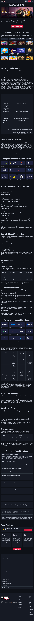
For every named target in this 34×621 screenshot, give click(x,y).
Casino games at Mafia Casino (7, 558)
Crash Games (20, 38)
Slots (29, 38)
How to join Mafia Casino (6, 560)
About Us (3, 562)
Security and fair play (5, 579)
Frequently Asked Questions (6, 583)
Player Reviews (4, 585)
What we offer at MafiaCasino (7, 564)
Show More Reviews (17, 549)
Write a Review (28, 529)
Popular (4, 38)
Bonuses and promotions (6, 573)
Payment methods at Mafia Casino (7, 575)
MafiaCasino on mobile (6, 577)
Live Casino (12, 38)
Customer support (5, 581)
